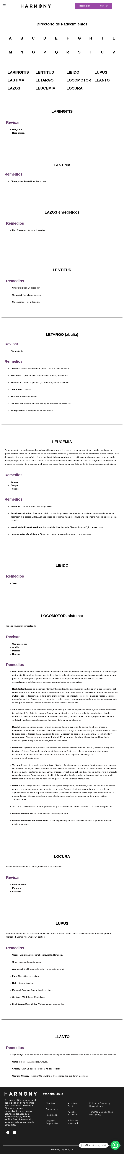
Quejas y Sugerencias (52, 1122)
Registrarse (84, 6)
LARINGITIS (18, 72)
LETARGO (45, 80)
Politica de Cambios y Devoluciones (99, 1104)
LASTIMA (16, 80)
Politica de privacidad (73, 1121)
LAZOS (14, 88)
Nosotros (50, 1103)
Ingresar (104, 6)
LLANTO (102, 80)
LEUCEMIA (45, 88)
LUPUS (101, 72)
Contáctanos (52, 1109)
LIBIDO (73, 72)
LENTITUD (45, 72)
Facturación (51, 1115)
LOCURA (75, 88)
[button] (4, 5)
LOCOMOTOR (79, 80)
